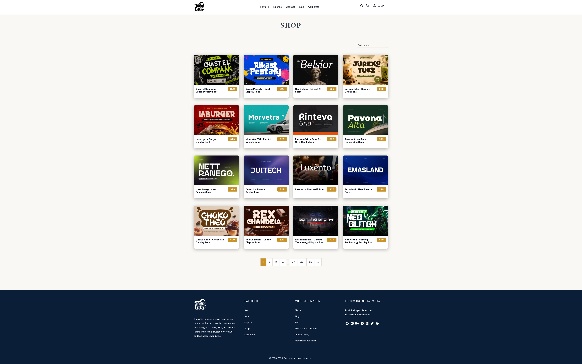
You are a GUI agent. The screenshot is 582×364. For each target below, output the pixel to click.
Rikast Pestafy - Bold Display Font (258, 90)
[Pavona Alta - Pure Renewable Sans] (365, 120)
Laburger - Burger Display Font (206, 140)
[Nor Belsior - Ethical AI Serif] (315, 70)
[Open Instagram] (352, 324)
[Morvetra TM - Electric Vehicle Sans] (266, 120)
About (298, 310)
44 (302, 262)
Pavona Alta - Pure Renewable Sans (355, 140)
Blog (297, 316)
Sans (246, 316)
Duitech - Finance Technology (256, 191)
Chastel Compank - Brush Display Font (207, 90)
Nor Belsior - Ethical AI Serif (308, 90)
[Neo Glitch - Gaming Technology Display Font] (365, 221)
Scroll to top (579, 361)
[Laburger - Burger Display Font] (216, 120)
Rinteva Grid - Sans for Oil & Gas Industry (308, 140)
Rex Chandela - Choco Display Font (258, 241)
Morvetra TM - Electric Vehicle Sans (259, 140)
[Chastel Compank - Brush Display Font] (216, 70)
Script (247, 328)
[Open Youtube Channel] (362, 324)
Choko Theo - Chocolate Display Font (210, 241)
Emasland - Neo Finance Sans (358, 191)
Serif (246, 310)
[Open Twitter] (372, 324)
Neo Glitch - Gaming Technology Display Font (359, 241)
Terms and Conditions (306, 328)
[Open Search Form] (361, 6)
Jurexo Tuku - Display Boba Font (357, 90)
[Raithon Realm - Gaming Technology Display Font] (315, 221)
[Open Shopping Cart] (367, 6)
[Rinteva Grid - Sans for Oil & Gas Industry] (315, 120)
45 (310, 262)
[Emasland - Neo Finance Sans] (365, 170)
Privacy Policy (302, 334)
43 (293, 262)
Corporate (249, 334)
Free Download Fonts (305, 340)
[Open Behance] (357, 324)
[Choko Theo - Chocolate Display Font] (216, 221)
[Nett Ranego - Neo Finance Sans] (216, 170)
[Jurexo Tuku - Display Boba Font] (365, 70)
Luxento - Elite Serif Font (309, 189)
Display (248, 322)
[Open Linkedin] (367, 324)
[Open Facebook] (347, 324)
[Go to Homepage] (199, 10)
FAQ (297, 322)
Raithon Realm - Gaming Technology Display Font (309, 241)
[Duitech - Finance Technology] (266, 170)
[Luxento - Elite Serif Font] (315, 170)
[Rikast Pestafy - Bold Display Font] (266, 70)
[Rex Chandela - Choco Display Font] (266, 221)
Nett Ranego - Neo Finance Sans (206, 191)
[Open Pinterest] (377, 324)
